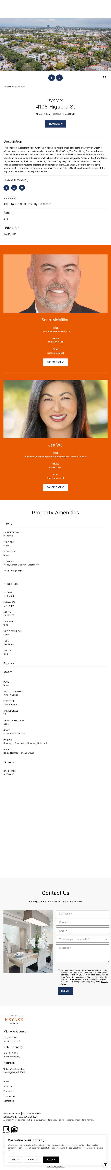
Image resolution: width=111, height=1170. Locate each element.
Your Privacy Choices (55, 1167)
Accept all (51, 1159)
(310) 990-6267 (55, 342)
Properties (8, 1091)
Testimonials (9, 1096)
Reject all (15, 1159)
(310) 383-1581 (10, 1037)
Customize (33, 1159)
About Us (7, 1086)
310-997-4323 (55, 467)
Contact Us (8, 1101)
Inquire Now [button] (56, 124)
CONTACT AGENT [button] (55, 362)
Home (6, 1081)
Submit (65, 991)
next (59, 77)
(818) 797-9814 (10, 1053)
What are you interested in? (74, 939)
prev (51, 77)
